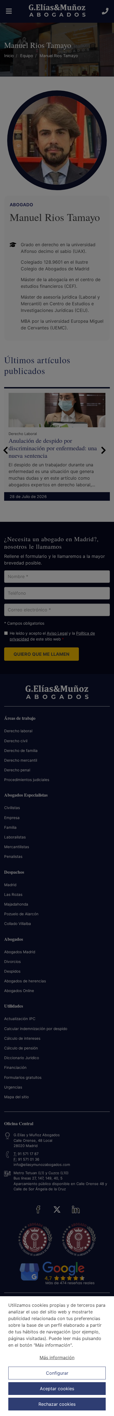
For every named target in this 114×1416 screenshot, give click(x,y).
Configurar (57, 1373)
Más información (57, 1357)
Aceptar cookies (57, 1388)
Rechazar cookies (57, 1404)
